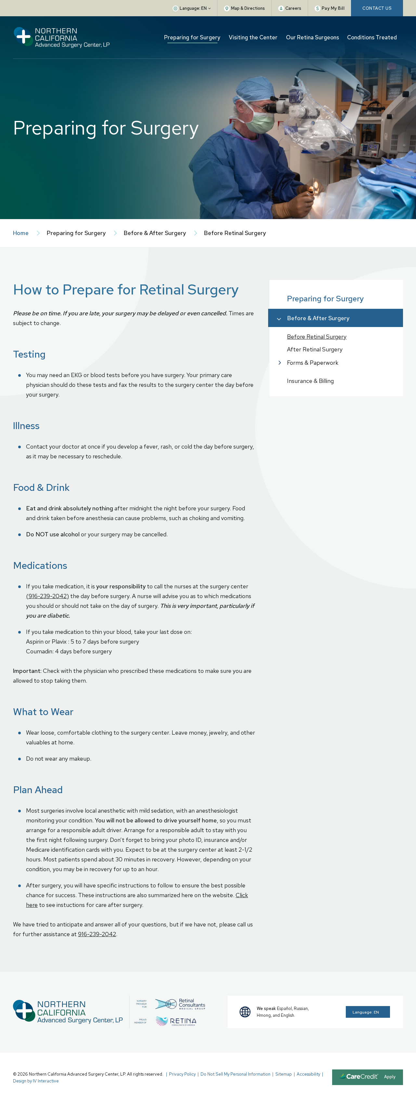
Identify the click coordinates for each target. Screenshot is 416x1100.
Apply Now (390, 1079)
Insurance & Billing (310, 381)
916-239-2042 (97, 934)
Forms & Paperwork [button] (312, 362)
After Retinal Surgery (315, 349)
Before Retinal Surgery (316, 336)
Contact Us (377, 8)
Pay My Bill (333, 8)
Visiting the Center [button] (253, 37)
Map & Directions (248, 8)
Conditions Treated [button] (372, 37)
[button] (191, 8)
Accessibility (308, 1074)
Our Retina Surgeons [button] (312, 37)
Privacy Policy (182, 1074)
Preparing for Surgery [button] (192, 37)
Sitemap (283, 1074)
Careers (293, 8)
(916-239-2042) (47, 596)
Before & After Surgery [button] (318, 318)
